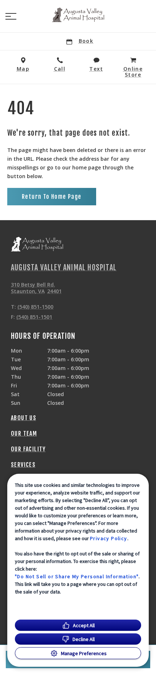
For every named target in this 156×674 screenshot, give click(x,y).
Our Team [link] (24, 433)
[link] (78, 14)
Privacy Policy (108, 538)
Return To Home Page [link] (52, 196)
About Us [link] (23, 418)
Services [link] (23, 464)
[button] (10, 16)
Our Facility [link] (28, 449)
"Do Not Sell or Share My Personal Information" (77, 576)
